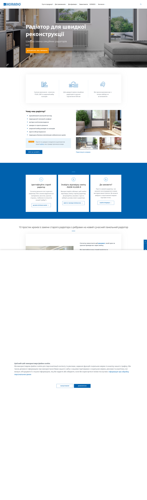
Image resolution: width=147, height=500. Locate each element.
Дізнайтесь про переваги (37, 50)
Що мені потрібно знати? (40, 205)
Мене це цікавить (34, 152)
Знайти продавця (105, 202)
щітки (42, 144)
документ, (101, 243)
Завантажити (83, 4)
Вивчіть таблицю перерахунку (72, 203)
